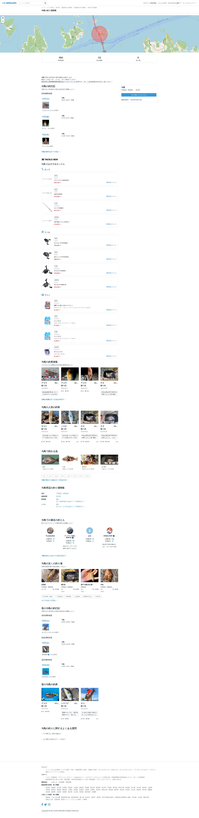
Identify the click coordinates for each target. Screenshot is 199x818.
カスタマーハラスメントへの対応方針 (98, 777)
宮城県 (64, 787)
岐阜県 (53, 790)
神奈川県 (121, 787)
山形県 (76, 787)
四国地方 (66, 493)
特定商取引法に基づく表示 (54, 779)
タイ (63, 79)
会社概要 (61, 782)
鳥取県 (111, 790)
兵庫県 (92, 790)
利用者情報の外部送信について (122, 777)
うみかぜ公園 (55, 797)
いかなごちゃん (70, 82)
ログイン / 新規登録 (149, 3)
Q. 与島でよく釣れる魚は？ (52, 733)
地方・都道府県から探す (79, 770)
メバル (57, 79)
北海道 (48, 787)
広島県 (127, 790)
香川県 (58, 496)
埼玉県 (104, 787)
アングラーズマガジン (141, 770)
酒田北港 (146, 797)
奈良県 (98, 790)
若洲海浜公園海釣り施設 (123, 797)
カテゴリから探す (174, 3)
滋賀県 (76, 790)
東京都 (115, 787)
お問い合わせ (116, 779)
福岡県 (53, 792)
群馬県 (98, 787)
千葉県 (109, 787)
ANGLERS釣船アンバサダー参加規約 (83, 779)
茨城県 (87, 787)
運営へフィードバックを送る (55, 772)
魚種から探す (92, 770)
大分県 (76, 792)
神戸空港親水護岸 (108, 797)
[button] (2, 18)
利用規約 (54, 777)
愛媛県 (150, 790)
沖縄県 (94, 792)
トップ (48, 770)
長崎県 (64, 792)
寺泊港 (134, 797)
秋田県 (70, 787)
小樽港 (85, 799)
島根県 (116, 790)
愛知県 (64, 790)
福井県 (144, 787)
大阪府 (87, 790)
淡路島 (98, 797)
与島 (63, 98)
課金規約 (67, 779)
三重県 (70, 790)
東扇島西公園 (65, 797)
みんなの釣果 (162, 3)
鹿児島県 (88, 792)
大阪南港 (57, 799)
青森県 (53, 787)
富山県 (133, 787)
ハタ (52, 79)
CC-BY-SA (195, 51)
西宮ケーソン (65, 799)
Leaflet (175, 51)
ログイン (153, 770)
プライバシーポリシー (65, 777)
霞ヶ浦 (82, 797)
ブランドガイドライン (104, 779)
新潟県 (127, 787)
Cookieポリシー (79, 777)
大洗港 (140, 797)
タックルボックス (188, 3)
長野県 (48, 790)
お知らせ (54, 782)
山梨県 (150, 787)
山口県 (133, 790)
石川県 (139, 787)
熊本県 (70, 792)
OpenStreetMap (182, 51)
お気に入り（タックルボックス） (122, 770)
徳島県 (139, 790)
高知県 (48, 792)
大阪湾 (93, 797)
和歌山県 (104, 790)
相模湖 (48, 797)
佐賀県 (59, 792)
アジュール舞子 (76, 799)
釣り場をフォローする (139, 95)
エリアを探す (65, 770)
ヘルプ (48, 777)
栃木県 (92, 787)
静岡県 (59, 790)
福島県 (81, 787)
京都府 (81, 790)
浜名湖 (87, 797)
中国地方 (59, 493)
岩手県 (59, 787)
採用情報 (68, 782)
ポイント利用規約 (139, 777)
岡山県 (122, 790)
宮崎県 (81, 792)
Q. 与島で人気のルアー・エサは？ (54, 739)
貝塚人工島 (49, 799)
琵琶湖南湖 (74, 797)
